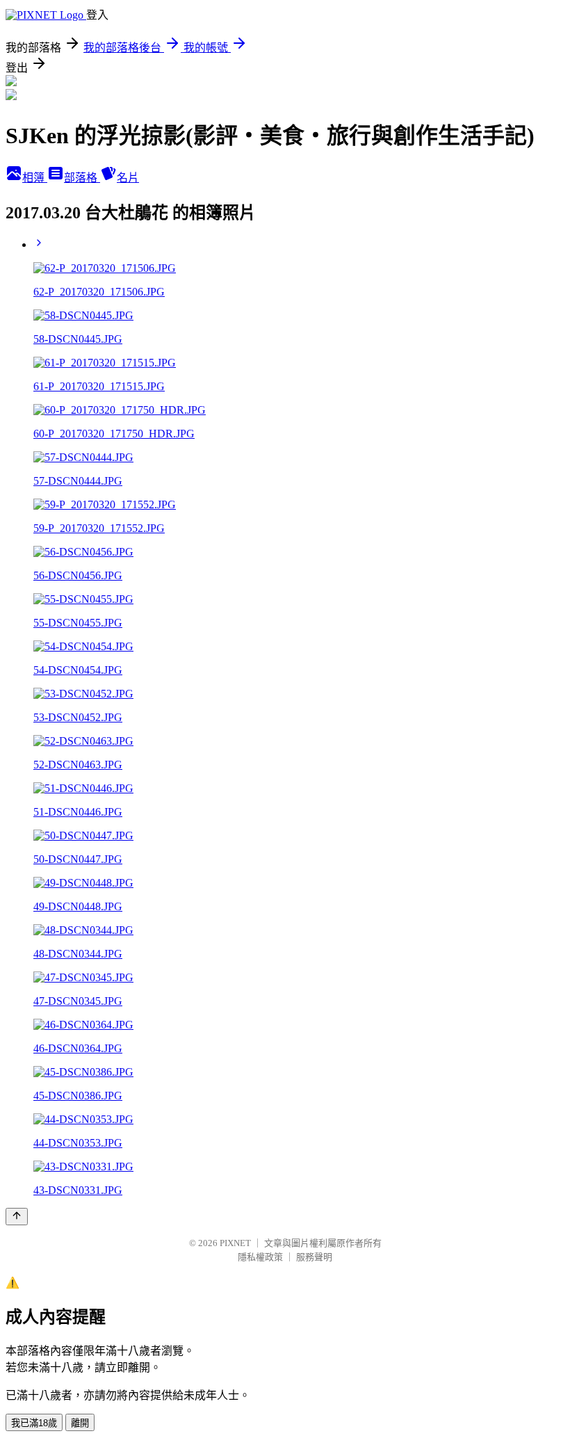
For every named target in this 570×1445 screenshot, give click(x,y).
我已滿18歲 (34, 1423)
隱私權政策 (260, 1257)
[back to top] (17, 1216)
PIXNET (235, 1243)
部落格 (82, 178)
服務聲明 (314, 1257)
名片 (128, 178)
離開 (80, 1423)
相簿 (34, 178)
